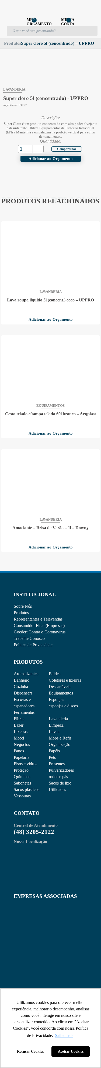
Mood (19, 738)
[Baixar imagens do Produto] (13, 49)
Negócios (22, 744)
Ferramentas (24, 712)
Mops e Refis (60, 738)
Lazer (18, 725)
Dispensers (23, 693)
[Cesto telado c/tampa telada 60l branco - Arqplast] (50, 368)
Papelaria (21, 757)
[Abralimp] (27, 918)
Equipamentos (61, 693)
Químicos (22, 776)
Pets (52, 757)
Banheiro (21, 680)
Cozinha (21, 686)
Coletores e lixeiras (65, 680)
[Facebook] (63, 148)
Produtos (12, 43)
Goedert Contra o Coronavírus (39, 632)
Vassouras (22, 796)
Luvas (54, 731)
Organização (59, 744)
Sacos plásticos (26, 789)
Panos (19, 751)
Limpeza (56, 725)
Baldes (54, 673)
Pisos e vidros (25, 763)
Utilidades (57, 789)
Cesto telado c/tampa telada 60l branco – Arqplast (50, 414)
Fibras (19, 718)
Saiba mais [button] (64, 1035)
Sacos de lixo (60, 783)
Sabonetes (22, 783)
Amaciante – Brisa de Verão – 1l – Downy (50, 528)
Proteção (21, 770)
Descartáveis (59, 686)
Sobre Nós (23, 606)
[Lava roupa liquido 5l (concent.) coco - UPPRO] (50, 254)
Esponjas (56, 699)
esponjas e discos (63, 706)
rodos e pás (58, 776)
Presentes (57, 763)
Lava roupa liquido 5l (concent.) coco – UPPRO (50, 300)
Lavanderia (58, 718)
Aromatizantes (26, 673)
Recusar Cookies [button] (30, 1051)
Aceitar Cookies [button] (70, 1051)
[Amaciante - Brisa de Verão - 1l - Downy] (50, 482)
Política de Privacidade (33, 645)
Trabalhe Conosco (29, 638)
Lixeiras (20, 731)
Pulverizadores (61, 770)
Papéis (54, 751)
